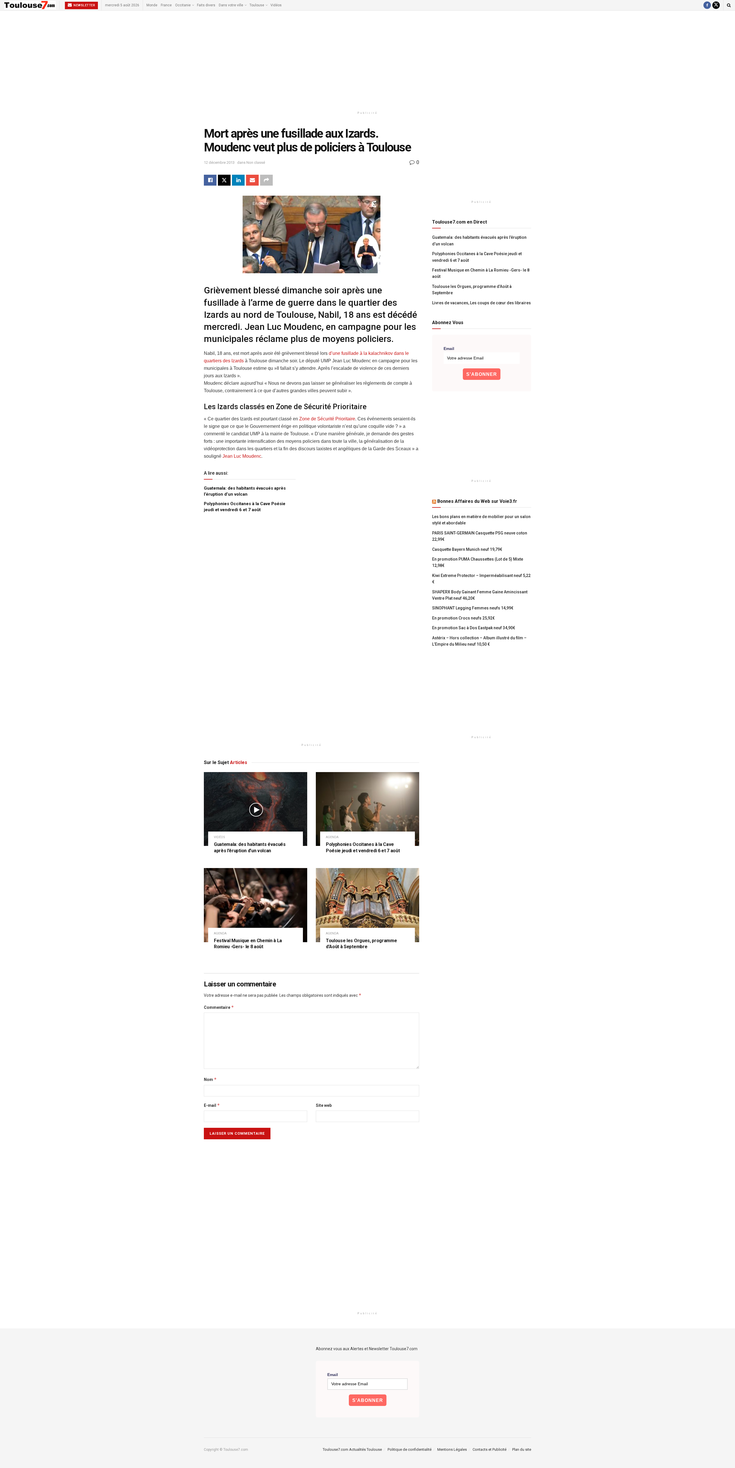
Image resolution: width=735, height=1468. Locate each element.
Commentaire (219, 1007)
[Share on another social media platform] (266, 180)
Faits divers (206, 5)
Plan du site (521, 1449)
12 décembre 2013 (219, 162)
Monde (151, 5)
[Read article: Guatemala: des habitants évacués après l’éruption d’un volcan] (255, 809)
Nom (210, 1079)
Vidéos (276, 5)
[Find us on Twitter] (716, 5)
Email (449, 348)
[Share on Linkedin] (238, 180)
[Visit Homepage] (30, 5)
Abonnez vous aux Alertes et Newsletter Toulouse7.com (366, 1348)
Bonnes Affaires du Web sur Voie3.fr (477, 501)
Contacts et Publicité (489, 1449)
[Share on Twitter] (224, 180)
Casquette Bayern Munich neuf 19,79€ (467, 549)
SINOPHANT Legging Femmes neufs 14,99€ (472, 608)
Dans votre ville (231, 5)
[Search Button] (729, 5)
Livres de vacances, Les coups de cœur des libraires (481, 303)
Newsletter (84, 5)
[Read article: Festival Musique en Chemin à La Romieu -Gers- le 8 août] (255, 905)
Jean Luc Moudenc (241, 456)
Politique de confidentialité (410, 1449)
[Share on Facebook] (210, 180)
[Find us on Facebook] (707, 5)
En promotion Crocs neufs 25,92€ (463, 618)
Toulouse (256, 5)
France (166, 5)
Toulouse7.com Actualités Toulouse (352, 1449)
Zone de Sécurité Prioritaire (327, 418)
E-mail (212, 1105)
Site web (324, 1105)
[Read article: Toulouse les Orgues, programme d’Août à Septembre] (367, 905)
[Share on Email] (252, 180)
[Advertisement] (367, 59)
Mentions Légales (452, 1449)
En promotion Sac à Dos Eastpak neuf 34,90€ (473, 628)
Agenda (332, 837)
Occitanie (183, 5)
